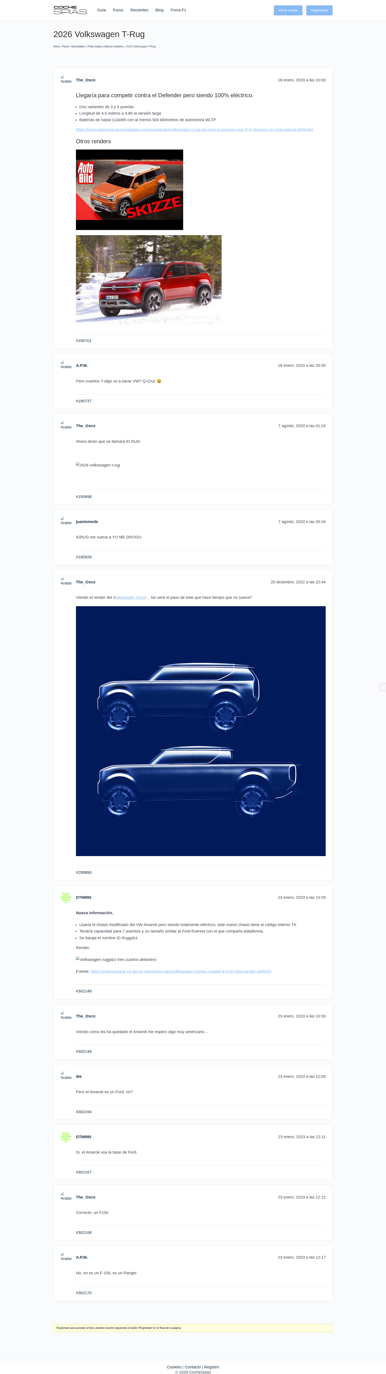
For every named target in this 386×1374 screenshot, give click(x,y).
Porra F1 (178, 10)
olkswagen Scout (130, 597)
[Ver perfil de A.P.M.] (65, 365)
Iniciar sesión (288, 10)
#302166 (84, 1112)
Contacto (193, 1367)
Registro (211, 1367)
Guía (101, 10)
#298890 (84, 872)
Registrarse (319, 10)
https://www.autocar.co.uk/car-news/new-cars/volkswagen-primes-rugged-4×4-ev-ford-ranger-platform (181, 971)
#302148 (84, 991)
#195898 (84, 496)
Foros (118, 10)
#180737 (84, 401)
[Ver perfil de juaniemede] (65, 521)
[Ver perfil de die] (65, 1076)
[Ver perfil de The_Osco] (65, 80)
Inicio (56, 46)
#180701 (84, 340)
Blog (159, 10)
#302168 (84, 1232)
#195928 (84, 557)
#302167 (84, 1172)
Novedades (78, 46)
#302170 (84, 1293)
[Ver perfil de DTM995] (65, 897)
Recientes (139, 10)
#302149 (84, 1051)
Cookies (174, 1367)
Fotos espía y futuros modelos (106, 46)
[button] (266, 10)
